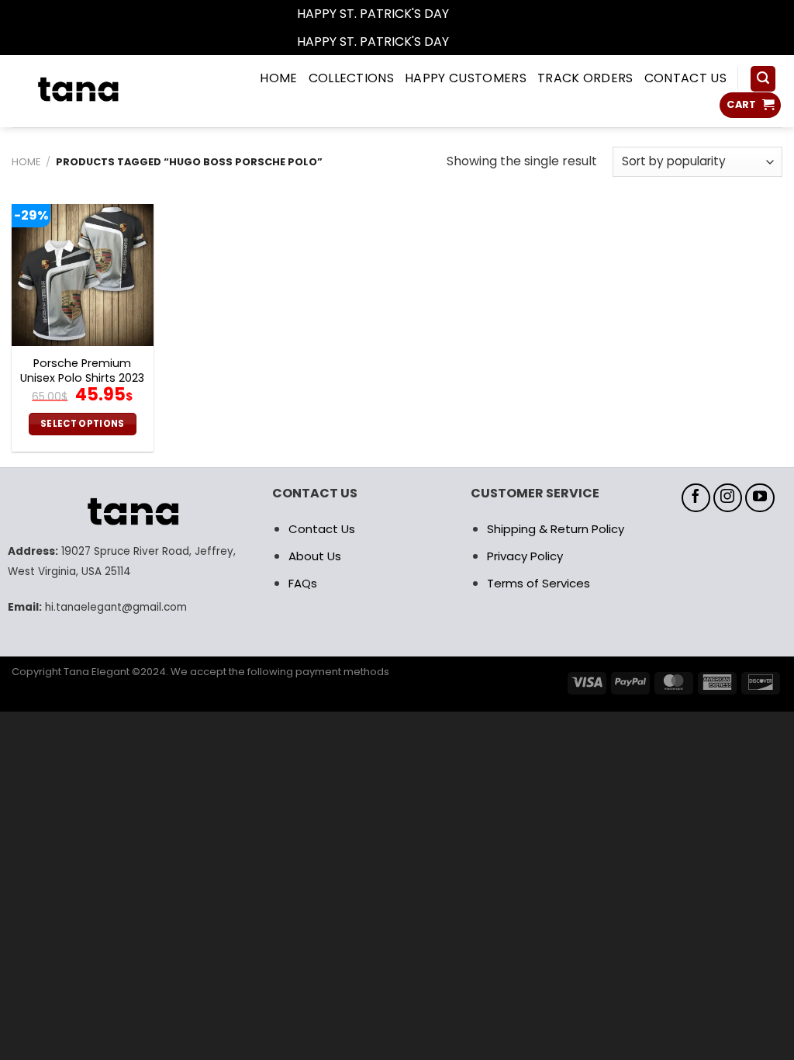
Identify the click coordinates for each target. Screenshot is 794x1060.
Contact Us (321, 529)
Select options (82, 423)
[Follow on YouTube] (760, 498)
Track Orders (585, 78)
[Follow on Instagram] (728, 498)
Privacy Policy (525, 556)
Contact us (685, 78)
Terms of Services (538, 583)
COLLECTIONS (352, 78)
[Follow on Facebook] (696, 498)
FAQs (302, 583)
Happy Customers (465, 78)
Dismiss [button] (474, 14)
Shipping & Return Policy (555, 529)
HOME (278, 78)
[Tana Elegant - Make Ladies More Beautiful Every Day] (107, 91)
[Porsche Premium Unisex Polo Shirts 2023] (83, 275)
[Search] (763, 79)
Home (26, 161)
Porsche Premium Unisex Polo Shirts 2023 (82, 370)
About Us (314, 556)
